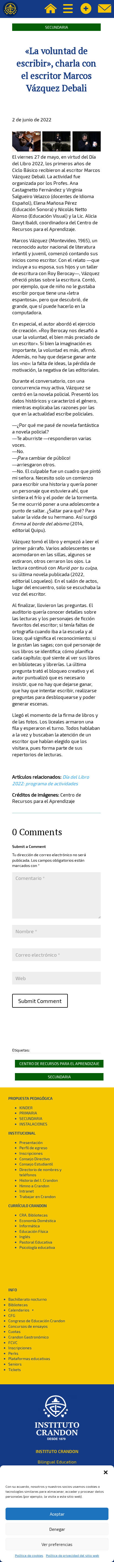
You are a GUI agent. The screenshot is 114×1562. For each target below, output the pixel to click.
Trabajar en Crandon (37, 1196)
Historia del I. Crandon (38, 1180)
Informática (29, 1225)
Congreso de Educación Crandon (36, 1320)
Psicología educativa (37, 1247)
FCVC (12, 1342)
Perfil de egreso (33, 1147)
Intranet (26, 1191)
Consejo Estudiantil (36, 1164)
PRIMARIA (28, 1113)
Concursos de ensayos (28, 1326)
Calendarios (18, 1310)
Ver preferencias (57, 1544)
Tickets (14, 1369)
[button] (105, 1472)
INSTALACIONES (33, 1124)
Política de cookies (29, 1555)
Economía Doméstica (37, 1220)
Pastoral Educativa (35, 1242)
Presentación (31, 1142)
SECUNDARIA (30, 1118)
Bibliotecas (18, 1304)
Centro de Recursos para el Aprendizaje (59, 1063)
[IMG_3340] (86, 151)
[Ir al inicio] (10, 9)
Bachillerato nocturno (27, 1299)
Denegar (57, 1529)
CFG (11, 1315)
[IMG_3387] (26, 151)
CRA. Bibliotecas (33, 1215)
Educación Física (33, 1231)
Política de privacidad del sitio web (72, 1555)
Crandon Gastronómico (28, 1337)
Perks (13, 1353)
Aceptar (57, 1514)
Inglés (24, 1236)
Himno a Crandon (34, 1185)
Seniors (15, 1364)
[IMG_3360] (56, 151)
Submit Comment (40, 1000)
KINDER (26, 1107)
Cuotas (14, 1331)
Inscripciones (31, 1153)
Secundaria (56, 27)
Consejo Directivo (34, 1158)
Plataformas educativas (29, 1358)
